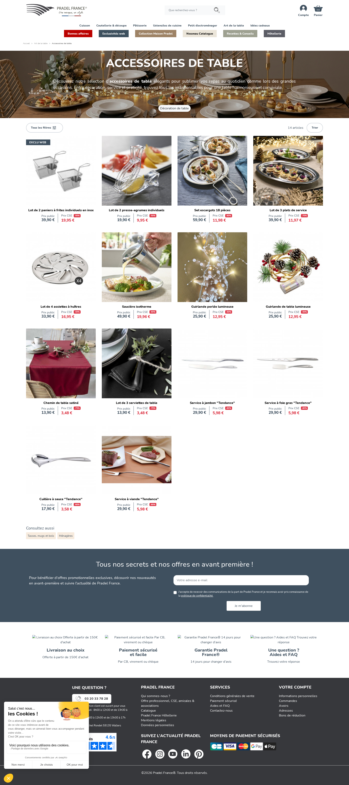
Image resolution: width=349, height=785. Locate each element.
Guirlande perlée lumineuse (212, 306)
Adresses (286, 710)
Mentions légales (153, 720)
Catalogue (148, 710)
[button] (84, 25)
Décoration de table (174, 108)
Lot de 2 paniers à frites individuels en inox (61, 210)
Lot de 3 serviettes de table (136, 403)
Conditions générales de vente (232, 696)
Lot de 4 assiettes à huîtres (61, 306)
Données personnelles (157, 725)
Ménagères (66, 536)
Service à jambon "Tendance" (212, 403)
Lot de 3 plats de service (288, 210)
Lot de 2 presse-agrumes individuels (136, 210)
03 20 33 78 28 (96, 698)
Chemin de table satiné (61, 403)
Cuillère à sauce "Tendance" (60, 499)
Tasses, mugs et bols (41, 536)
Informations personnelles (298, 696)
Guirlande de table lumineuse (288, 306)
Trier (315, 128)
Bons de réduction (292, 715)
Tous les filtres (43, 128)
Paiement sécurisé (223, 701)
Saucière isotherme (136, 306)
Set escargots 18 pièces (212, 210)
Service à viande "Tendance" (137, 499)
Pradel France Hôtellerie (159, 715)
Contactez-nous (221, 710)
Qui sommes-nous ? (155, 696)
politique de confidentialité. (197, 596)
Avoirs (283, 706)
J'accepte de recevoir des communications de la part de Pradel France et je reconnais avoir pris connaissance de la (243, 594)
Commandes (288, 701)
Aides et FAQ (220, 706)
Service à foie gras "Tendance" (288, 403)
